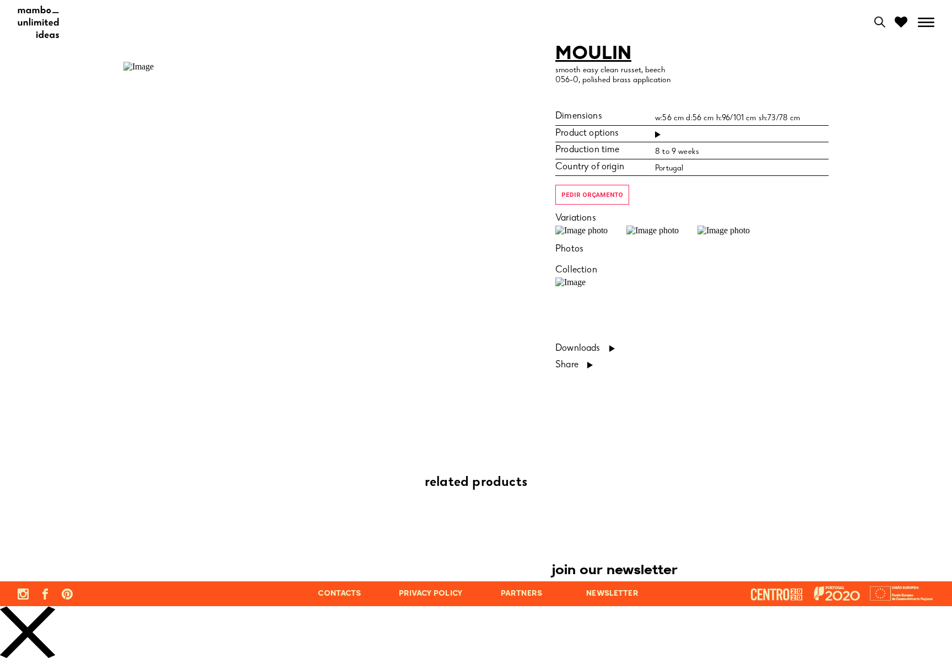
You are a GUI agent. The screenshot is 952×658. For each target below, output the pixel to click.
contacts (339, 594)
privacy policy (430, 594)
